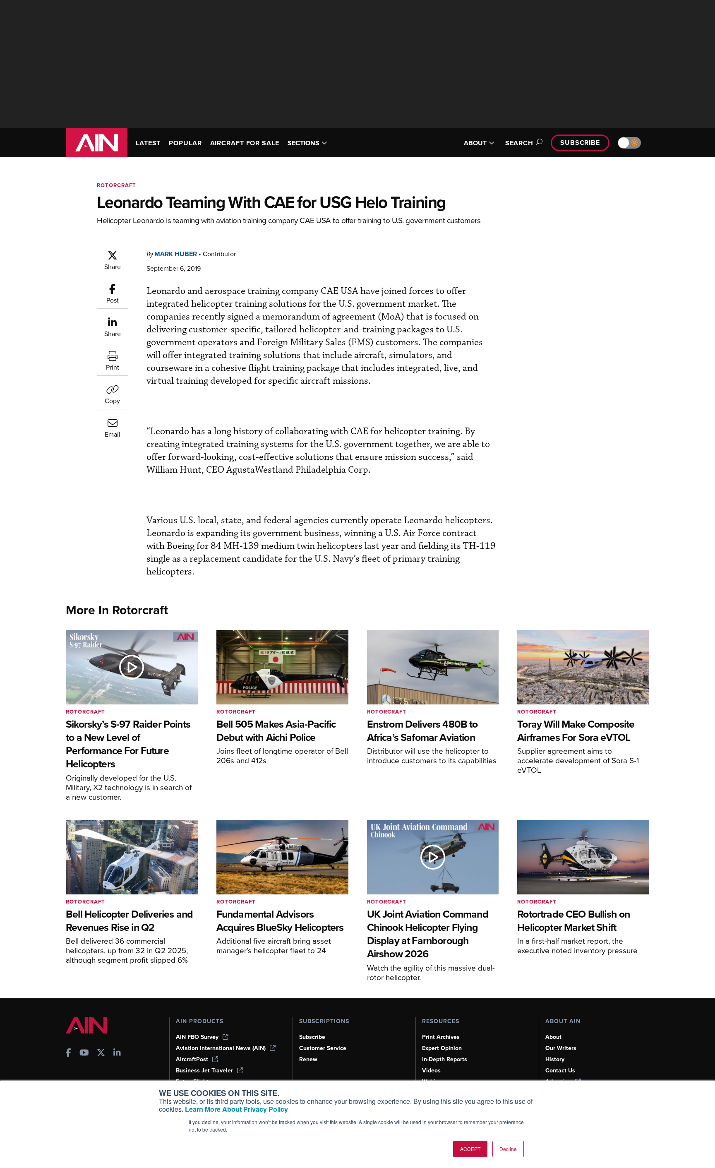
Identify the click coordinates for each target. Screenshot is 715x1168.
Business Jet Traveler (204, 1070)
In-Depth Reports (444, 1059)
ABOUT (475, 143)
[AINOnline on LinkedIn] (117, 1053)
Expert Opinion (442, 1048)
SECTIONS (303, 143)
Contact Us (560, 1070)
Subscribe (580, 142)
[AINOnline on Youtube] (84, 1053)
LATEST (148, 143)
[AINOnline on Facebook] (68, 1053)
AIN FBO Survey (197, 1037)
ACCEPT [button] (470, 1148)
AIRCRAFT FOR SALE (244, 143)
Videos (431, 1070)
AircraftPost (192, 1059)
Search (519, 143)
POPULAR (185, 143)
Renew (308, 1059)
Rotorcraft (116, 185)
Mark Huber (175, 254)
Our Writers (560, 1048)
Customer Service (322, 1048)
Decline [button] (508, 1148)
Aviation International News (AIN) (221, 1048)
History (554, 1059)
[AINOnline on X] (101, 1053)
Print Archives (441, 1037)
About (553, 1037)
